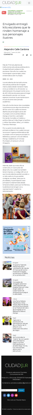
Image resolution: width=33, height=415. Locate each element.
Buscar (21, 390)
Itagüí (14, 318)
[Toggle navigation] (29, 3)
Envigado (15, 262)
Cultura (15, 299)
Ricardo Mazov (21, 400)
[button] (2, 7)
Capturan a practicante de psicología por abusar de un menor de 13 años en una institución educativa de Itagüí (20, 325)
